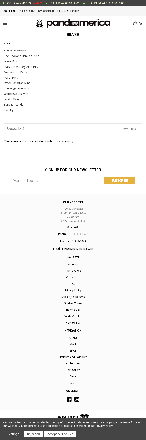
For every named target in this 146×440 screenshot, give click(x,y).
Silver (73, 350)
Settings (13, 434)
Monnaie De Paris (15, 72)
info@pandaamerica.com (77, 248)
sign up (74, 11)
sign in (61, 11)
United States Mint (16, 94)
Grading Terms (73, 303)
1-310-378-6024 (76, 241)
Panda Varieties (73, 316)
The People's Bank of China (21, 56)
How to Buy (73, 322)
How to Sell (73, 309)
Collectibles (73, 363)
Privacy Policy (73, 290)
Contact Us (73, 277)
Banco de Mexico (15, 50)
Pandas (73, 337)
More (73, 376)
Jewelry (8, 110)
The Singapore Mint (16, 88)
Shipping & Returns (73, 297)
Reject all (33, 434)
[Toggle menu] (5, 23)
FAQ (73, 284)
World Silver (11, 99)
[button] (73, 128)
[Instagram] (76, 399)
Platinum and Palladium (73, 357)
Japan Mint (10, 61)
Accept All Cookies (60, 434)
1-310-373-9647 (25, 11)
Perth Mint (11, 77)
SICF (73, 383)
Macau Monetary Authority (21, 67)
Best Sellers (73, 370)
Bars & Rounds (13, 104)
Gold (73, 344)
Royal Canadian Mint (17, 83)
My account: (47, 11)
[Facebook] (69, 399)
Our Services (73, 271)
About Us (73, 264)
